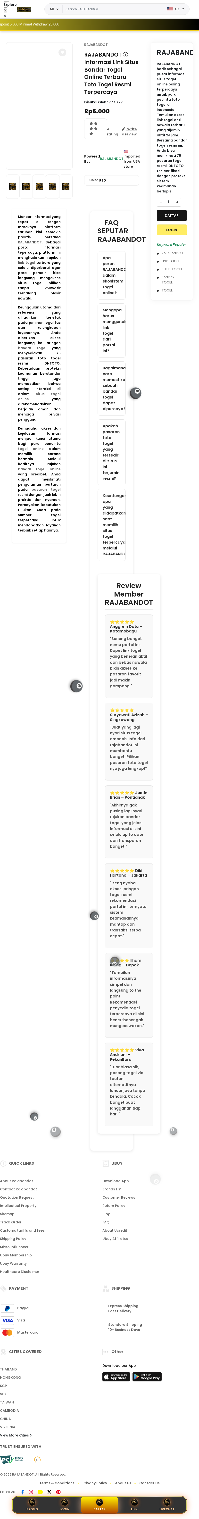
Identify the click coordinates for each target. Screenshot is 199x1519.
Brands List (112, 1189)
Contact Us (149, 1483)
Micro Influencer (14, 1247)
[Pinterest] (58, 1492)
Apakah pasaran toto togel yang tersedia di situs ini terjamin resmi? (111, 452)
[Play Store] (147, 1378)
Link (134, 1509)
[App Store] (117, 1378)
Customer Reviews (118, 1197)
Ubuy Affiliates (115, 1238)
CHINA (5, 1418)
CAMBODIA (9, 1410)
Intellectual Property (18, 1205)
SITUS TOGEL (172, 269)
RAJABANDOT (30, 242)
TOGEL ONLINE (167, 293)
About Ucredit (114, 1230)
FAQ (105, 1222)
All (52, 9)
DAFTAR (172, 215)
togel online (31, 448)
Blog (106, 1214)
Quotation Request (17, 1197)
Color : (97, 180)
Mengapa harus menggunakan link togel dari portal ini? (114, 330)
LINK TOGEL (171, 261)
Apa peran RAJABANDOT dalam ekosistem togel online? (114, 275)
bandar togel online (39, 469)
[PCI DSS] (11, 1459)
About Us (123, 1483)
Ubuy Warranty (13, 1263)
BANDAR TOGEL (168, 280)
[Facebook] (22, 1492)
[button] (62, 52)
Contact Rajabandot (18, 1189)
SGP (3, 1385)
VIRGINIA (7, 1427)
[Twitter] (49, 1492)
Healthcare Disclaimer (19, 1271)
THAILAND (8, 1369)
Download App (115, 1181)
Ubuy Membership (16, 1255)
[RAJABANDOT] (24, 9)
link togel (26, 262)
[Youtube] (40, 1492)
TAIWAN (7, 1402)
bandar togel (32, 348)
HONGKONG (10, 1377)
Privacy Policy (95, 1483)
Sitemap (7, 1214)
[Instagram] (31, 1492)
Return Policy (113, 1205)
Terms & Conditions (57, 1483)
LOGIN (171, 229)
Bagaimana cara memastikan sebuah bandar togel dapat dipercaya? (114, 388)
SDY (3, 1394)
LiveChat (166, 1509)
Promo (32, 1509)
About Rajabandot (16, 1181)
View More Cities (15, 1435)
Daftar (99, 1509)
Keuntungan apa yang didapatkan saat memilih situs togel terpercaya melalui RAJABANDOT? (114, 525)
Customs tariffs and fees (22, 1230)
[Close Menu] (5, 10)
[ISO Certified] (35, 1459)
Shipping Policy (13, 1238)
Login (64, 1509)
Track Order (11, 1222)
